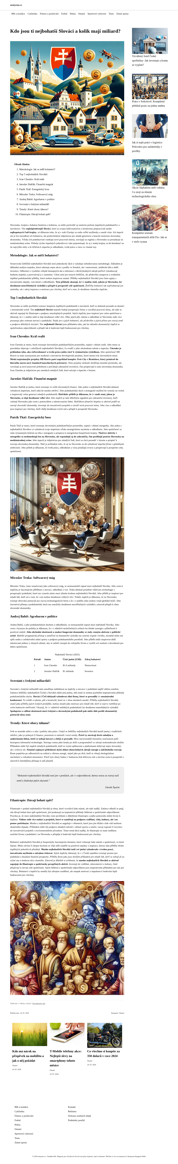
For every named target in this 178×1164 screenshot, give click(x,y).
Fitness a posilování (49, 13)
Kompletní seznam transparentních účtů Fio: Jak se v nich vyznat (149, 237)
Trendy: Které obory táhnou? (33, 209)
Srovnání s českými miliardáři (34, 204)
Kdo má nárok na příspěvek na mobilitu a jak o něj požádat (28, 1056)
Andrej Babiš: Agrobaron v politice (36, 199)
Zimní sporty (122, 13)
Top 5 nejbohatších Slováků (33, 174)
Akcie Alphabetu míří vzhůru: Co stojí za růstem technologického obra (148, 192)
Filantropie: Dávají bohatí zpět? (35, 214)
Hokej (73, 13)
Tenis (111, 13)
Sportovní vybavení (97, 13)
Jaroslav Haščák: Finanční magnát (36, 184)
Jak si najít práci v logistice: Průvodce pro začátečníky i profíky (147, 147)
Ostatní (81, 13)
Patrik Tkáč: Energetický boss (34, 189)
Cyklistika (32, 13)
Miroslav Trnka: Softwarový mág (36, 194)
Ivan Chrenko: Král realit (31, 179)
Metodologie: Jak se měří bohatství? (37, 169)
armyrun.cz (16, 5)
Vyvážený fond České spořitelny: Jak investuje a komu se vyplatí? (150, 60)
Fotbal (64, 13)
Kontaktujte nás (38, 1003)
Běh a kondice (18, 13)
